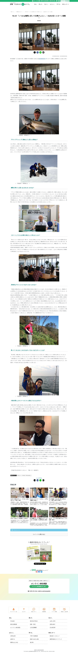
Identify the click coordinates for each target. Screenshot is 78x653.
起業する (12, 639)
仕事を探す (13, 636)
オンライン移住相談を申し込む (39, 586)
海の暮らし (29, 475)
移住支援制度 (13, 624)
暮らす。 (31, 617)
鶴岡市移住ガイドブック (56, 639)
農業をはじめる (14, 642)
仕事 (24, 475)
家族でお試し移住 (34, 639)
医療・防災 (33, 624)
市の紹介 (12, 621)
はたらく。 (12, 632)
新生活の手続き (34, 621)
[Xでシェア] (35, 52)
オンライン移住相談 (15, 627)
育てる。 (31, 632)
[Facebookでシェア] (38, 52)
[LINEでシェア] (40, 52)
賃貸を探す (52, 624)
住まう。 (51, 617)
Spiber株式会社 (42, 58)
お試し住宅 (52, 621)
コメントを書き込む (39, 534)
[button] (43, 52)
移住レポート (14, 475)
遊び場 (31, 642)
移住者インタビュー (55, 636)
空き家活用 (52, 627)
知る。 (10, 617)
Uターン (20, 475)
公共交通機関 (33, 627)
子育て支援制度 (34, 636)
